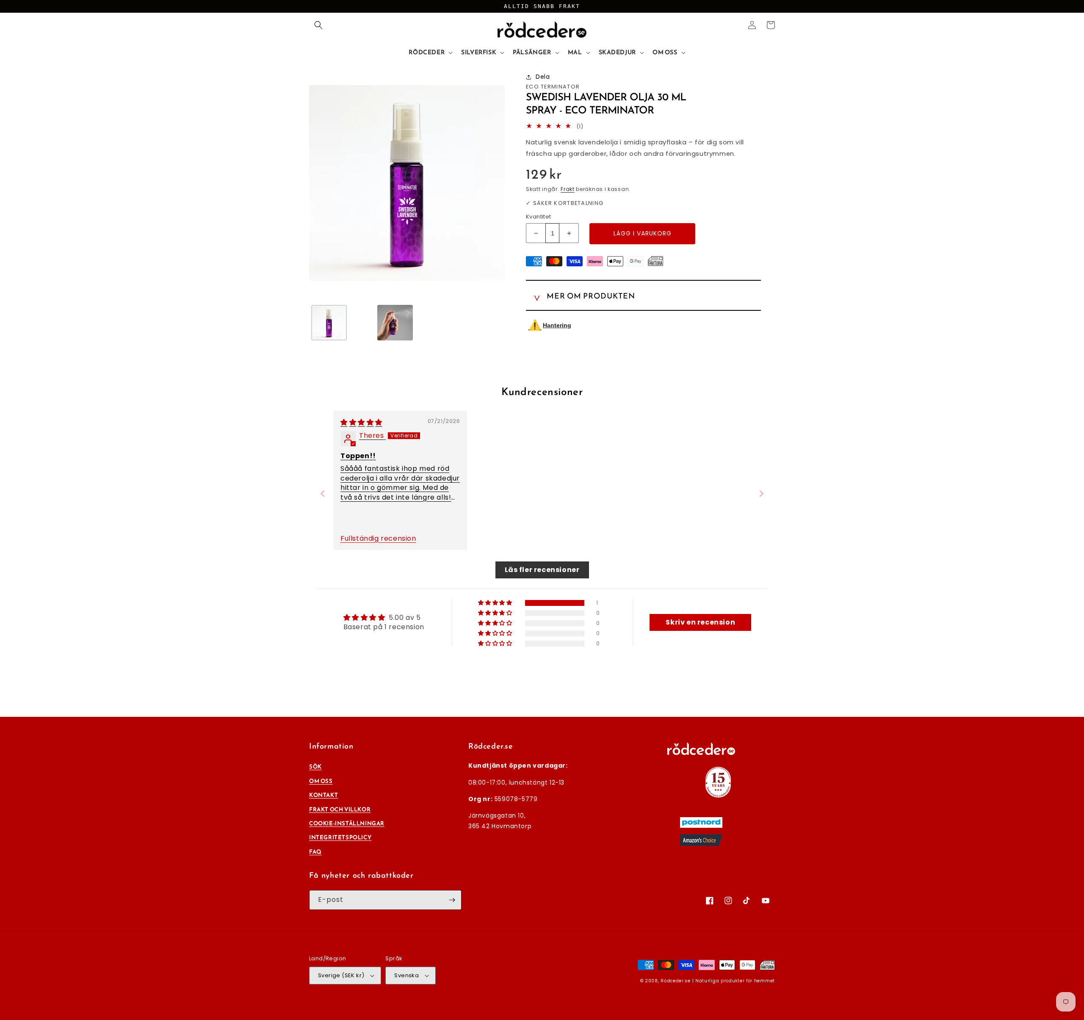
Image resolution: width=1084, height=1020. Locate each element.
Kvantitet (538, 217)
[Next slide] (761, 493)
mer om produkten (591, 295)
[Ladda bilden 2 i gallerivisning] (395, 322)
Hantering (549, 325)
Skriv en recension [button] (700, 622)
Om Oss (321, 781)
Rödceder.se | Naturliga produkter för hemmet (718, 981)
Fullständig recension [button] (378, 538)
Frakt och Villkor (340, 809)
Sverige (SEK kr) (341, 975)
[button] (318, 25)
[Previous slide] (322, 493)
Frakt (568, 189)
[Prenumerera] (451, 900)
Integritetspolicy (340, 837)
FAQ (315, 852)
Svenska (406, 975)
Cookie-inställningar (346, 823)
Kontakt (323, 795)
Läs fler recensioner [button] (542, 570)
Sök (315, 767)
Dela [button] (543, 76)
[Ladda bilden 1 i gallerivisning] (329, 322)
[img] (361, 422)
